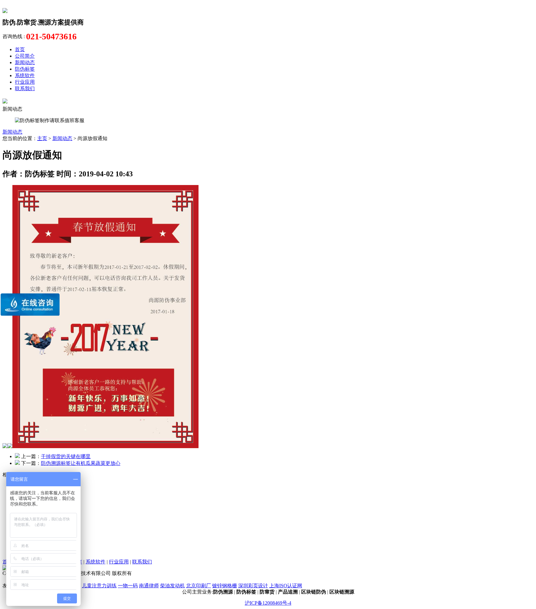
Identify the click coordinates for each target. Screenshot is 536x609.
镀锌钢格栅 (224, 585)
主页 (42, 138)
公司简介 (25, 56)
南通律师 (149, 585)
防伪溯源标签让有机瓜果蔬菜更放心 (80, 463)
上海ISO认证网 (285, 585)
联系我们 (25, 88)
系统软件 (25, 75)
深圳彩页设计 (253, 585)
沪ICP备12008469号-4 (268, 603)
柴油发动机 (172, 585)
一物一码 (128, 585)
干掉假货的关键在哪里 (66, 456)
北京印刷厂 (198, 585)
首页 (20, 49)
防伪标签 (25, 69)
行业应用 (25, 82)
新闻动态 (25, 62)
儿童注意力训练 (99, 585)
